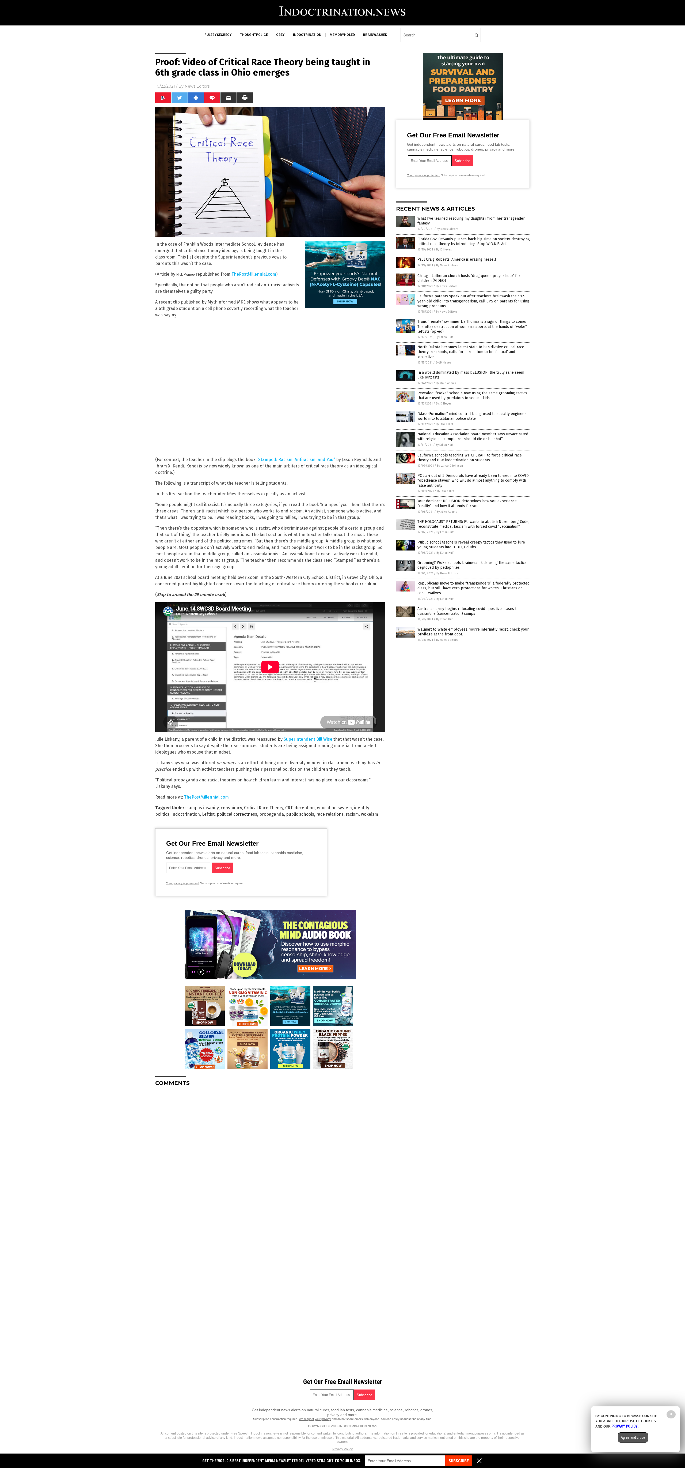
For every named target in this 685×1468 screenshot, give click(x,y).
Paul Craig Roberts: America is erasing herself (456, 259)
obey (280, 35)
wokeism (369, 814)
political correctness (237, 814)
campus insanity (203, 807)
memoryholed (342, 35)
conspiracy (231, 807)
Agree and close (633, 1437)
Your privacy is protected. (182, 883)
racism (352, 814)
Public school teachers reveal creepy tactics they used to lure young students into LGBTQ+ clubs (471, 544)
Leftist (208, 814)
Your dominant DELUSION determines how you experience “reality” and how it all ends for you (467, 503)
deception (305, 807)
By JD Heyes (444, 249)
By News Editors (447, 229)
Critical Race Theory (263, 807)
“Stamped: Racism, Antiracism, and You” (296, 459)
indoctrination (307, 35)
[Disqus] (270, 1157)
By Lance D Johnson (450, 465)
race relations (330, 814)
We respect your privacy (315, 1419)
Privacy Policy (342, 1449)
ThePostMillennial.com (253, 274)
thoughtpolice (254, 35)
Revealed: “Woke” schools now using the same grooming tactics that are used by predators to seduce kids (472, 395)
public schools (300, 814)
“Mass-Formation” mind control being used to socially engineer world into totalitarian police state (471, 416)
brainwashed (375, 35)
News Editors (197, 86)
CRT (288, 807)
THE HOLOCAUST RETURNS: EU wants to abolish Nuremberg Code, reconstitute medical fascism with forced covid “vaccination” (473, 524)
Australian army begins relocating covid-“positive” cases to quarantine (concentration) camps (468, 611)
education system (334, 807)
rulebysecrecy (218, 35)
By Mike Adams (446, 383)
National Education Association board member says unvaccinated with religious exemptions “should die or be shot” (472, 436)
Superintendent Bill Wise (308, 739)
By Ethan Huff (444, 337)
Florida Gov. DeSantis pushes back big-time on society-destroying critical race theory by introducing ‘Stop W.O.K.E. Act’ (473, 241)
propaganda (271, 814)
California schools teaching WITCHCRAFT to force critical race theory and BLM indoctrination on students (469, 457)
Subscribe (458, 1460)
